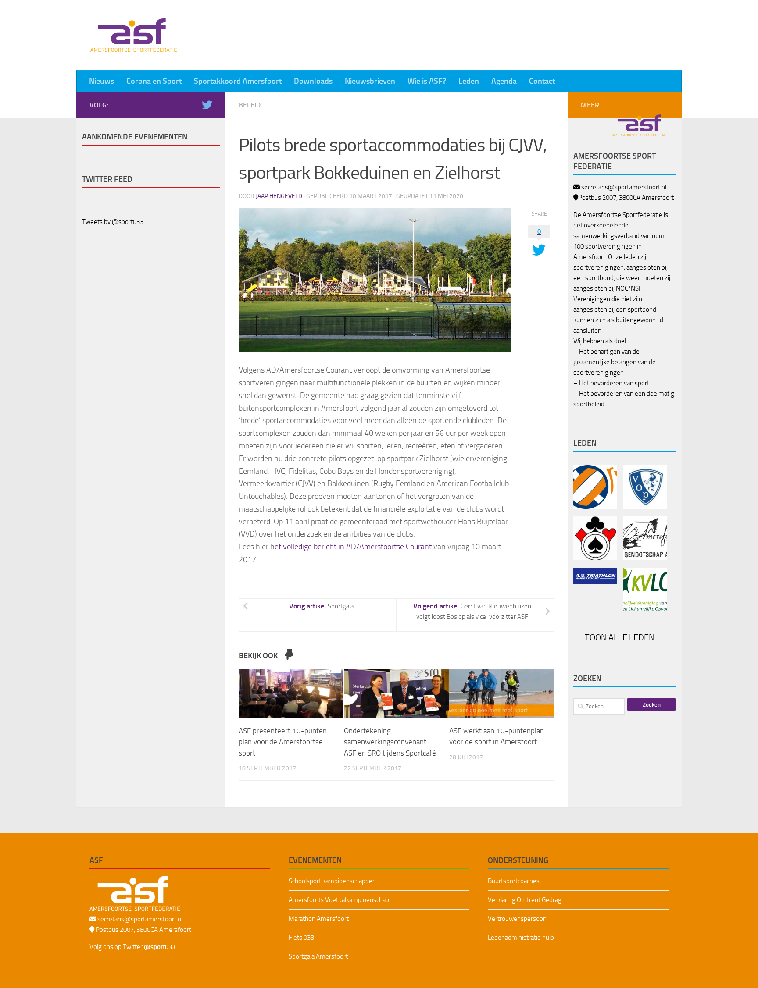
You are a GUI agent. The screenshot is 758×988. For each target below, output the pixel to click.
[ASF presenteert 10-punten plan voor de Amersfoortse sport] (291, 693)
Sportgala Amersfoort (318, 956)
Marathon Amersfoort (319, 919)
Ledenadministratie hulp (521, 938)
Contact (542, 81)
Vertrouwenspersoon (517, 919)
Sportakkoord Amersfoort (238, 81)
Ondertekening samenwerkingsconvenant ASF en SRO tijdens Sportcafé (390, 741)
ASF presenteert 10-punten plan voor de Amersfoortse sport (283, 741)
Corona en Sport (154, 81)
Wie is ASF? (427, 81)
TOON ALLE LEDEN (620, 637)
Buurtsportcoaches (514, 881)
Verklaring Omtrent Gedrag (524, 900)
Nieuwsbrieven (370, 81)
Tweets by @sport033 (112, 222)
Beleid (250, 105)
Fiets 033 (301, 938)
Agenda (504, 81)
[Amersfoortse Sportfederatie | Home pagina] (133, 35)
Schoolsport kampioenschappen (332, 881)
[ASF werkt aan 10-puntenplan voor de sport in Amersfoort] (501, 693)
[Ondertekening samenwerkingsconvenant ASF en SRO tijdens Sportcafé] (396, 693)
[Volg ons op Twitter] (207, 105)
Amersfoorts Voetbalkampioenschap (339, 900)
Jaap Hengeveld (279, 196)
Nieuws (101, 81)
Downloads (313, 81)
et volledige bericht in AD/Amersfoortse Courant (353, 546)
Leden (468, 81)
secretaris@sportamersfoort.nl (623, 187)
